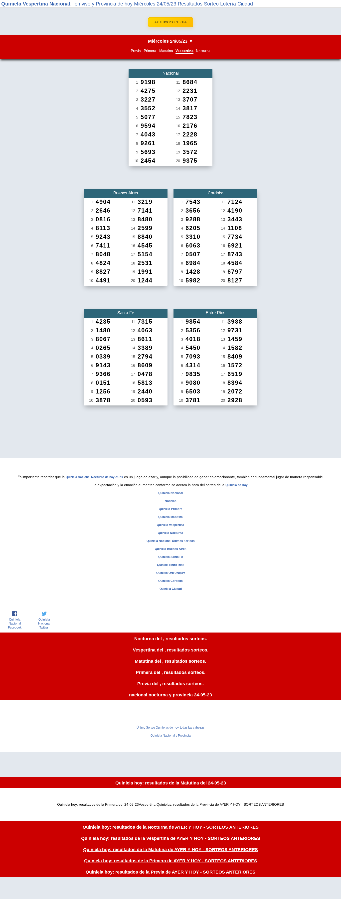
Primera (150, 51)
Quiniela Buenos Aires (170, 549)
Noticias (170, 501)
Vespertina (184, 51)
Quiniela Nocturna (170, 533)
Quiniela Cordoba (170, 581)
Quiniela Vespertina (170, 525)
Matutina (166, 51)
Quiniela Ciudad (171, 589)
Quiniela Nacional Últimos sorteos (171, 541)
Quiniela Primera (170, 509)
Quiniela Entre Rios (170, 565)
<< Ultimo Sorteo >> (170, 22)
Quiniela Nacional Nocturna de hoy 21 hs (94, 477)
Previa (136, 51)
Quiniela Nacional (170, 493)
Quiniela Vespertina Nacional (35, 3)
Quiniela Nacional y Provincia (171, 735)
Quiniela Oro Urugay (170, 573)
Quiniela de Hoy (236, 485)
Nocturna (203, 51)
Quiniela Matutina (170, 517)
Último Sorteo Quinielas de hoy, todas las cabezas (170, 727)
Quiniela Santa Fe (170, 557)
